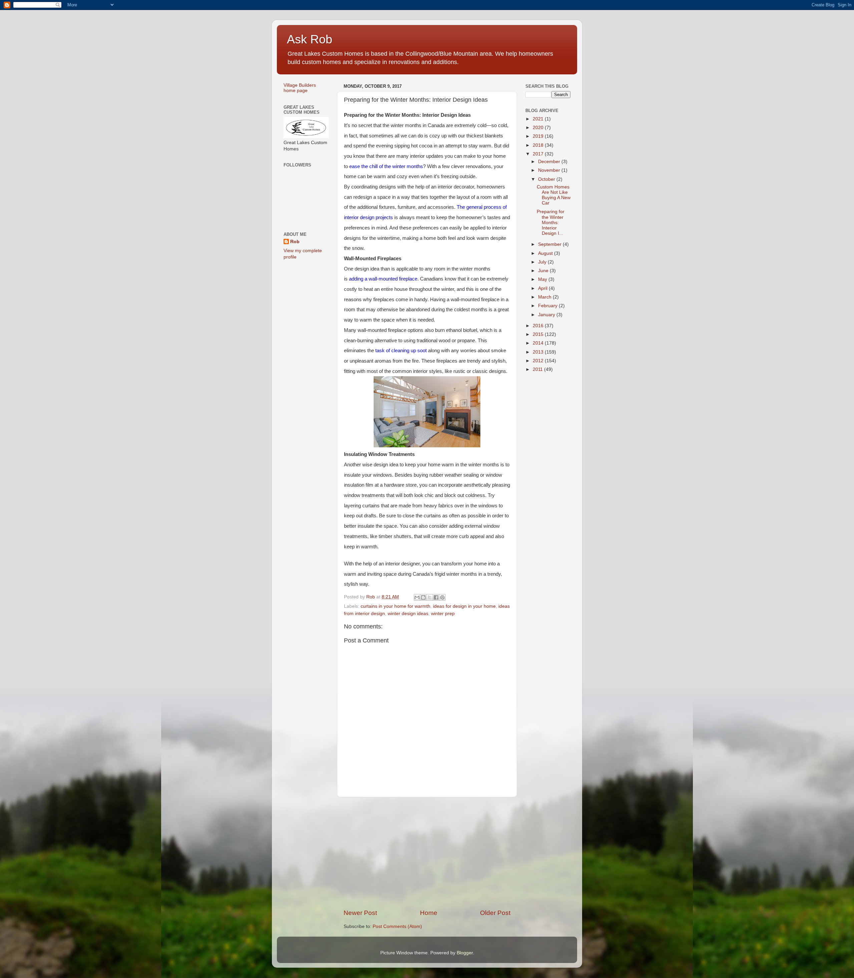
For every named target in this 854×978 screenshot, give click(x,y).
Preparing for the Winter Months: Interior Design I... (550, 222)
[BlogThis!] (423, 597)
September (550, 244)
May (543, 279)
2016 (539, 325)
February (548, 305)
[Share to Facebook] (436, 597)
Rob (295, 241)
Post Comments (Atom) (397, 926)
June (544, 270)
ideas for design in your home (464, 606)
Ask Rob (309, 39)
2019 (539, 136)
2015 (539, 334)
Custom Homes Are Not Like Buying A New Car (553, 195)
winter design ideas (408, 613)
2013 (539, 352)
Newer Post (360, 912)
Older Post (495, 912)
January (547, 314)
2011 (538, 369)
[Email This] (417, 597)
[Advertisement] (427, 853)
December (549, 161)
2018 (539, 145)
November (549, 170)
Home (428, 912)
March (545, 297)
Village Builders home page (300, 88)
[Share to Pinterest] (442, 597)
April (543, 288)
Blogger (465, 952)
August (546, 253)
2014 (539, 343)
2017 (539, 153)
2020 (539, 127)
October (547, 179)
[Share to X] (429, 597)
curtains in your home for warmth (395, 606)
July (543, 262)
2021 (539, 118)
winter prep (443, 613)
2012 (539, 360)
